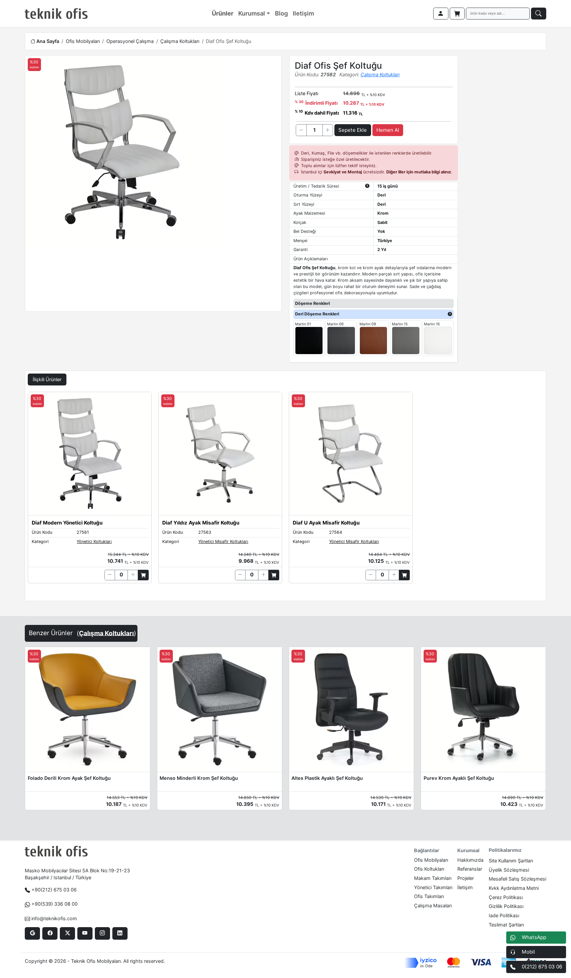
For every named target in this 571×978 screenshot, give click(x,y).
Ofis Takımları (429, 896)
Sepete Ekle (352, 130)
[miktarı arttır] (328, 130)
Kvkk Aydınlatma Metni (514, 888)
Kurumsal (251, 13)
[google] (32, 933)
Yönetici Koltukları (94, 541)
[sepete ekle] (143, 575)
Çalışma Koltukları (179, 41)
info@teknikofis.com (54, 918)
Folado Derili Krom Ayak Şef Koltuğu (69, 778)
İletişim (465, 887)
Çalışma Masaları (433, 905)
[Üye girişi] (440, 13)
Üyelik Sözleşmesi (509, 870)
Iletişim (303, 13)
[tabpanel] (285, 495)
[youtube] (84, 933)
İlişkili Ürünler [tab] (47, 379)
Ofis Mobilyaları (83, 41)
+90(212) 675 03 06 (54, 889)
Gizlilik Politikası (506, 906)
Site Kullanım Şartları (511, 860)
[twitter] (67, 933)
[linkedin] (119, 933)
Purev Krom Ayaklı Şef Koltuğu (459, 778)
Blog (281, 13)
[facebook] (49, 933)
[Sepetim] (457, 13)
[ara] (538, 13)
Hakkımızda (470, 860)
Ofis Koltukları (429, 869)
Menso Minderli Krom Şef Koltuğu (199, 778)
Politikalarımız (505, 850)
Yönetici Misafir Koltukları (223, 541)
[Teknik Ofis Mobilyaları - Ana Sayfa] (56, 13)
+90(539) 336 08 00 (54, 904)
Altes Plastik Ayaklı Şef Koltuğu (327, 778)
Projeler (465, 878)
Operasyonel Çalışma (130, 41)
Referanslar (469, 869)
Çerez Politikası (506, 897)
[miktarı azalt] (301, 130)
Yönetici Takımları (433, 887)
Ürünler (222, 13)
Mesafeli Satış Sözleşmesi (517, 879)
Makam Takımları (432, 878)
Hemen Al (387, 130)
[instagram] (102, 933)
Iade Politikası (504, 915)
